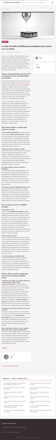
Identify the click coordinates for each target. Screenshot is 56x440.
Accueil (3, 9)
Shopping (8, 9)
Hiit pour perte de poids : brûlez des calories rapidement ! (39, 397)
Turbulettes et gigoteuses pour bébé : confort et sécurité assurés (40, 388)
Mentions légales (11, 432)
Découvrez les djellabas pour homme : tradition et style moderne (14, 388)
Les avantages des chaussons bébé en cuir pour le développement (14, 411)
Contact (18, 432)
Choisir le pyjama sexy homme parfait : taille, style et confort (14, 402)
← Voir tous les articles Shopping (10, 366)
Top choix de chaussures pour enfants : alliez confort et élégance (39, 406)
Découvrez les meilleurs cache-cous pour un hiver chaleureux (40, 384)
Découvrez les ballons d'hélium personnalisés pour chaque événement (41, 411)
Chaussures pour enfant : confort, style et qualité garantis (14, 397)
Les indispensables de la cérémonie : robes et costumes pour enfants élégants (13, 406)
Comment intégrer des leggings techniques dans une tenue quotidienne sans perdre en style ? (15, 384)
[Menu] (52, 2)
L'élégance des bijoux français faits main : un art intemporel (40, 402)
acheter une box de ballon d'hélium (20, 83)
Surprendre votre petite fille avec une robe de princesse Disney (39, 393)
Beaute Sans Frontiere (11, 2)
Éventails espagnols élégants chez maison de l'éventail (13, 393)
